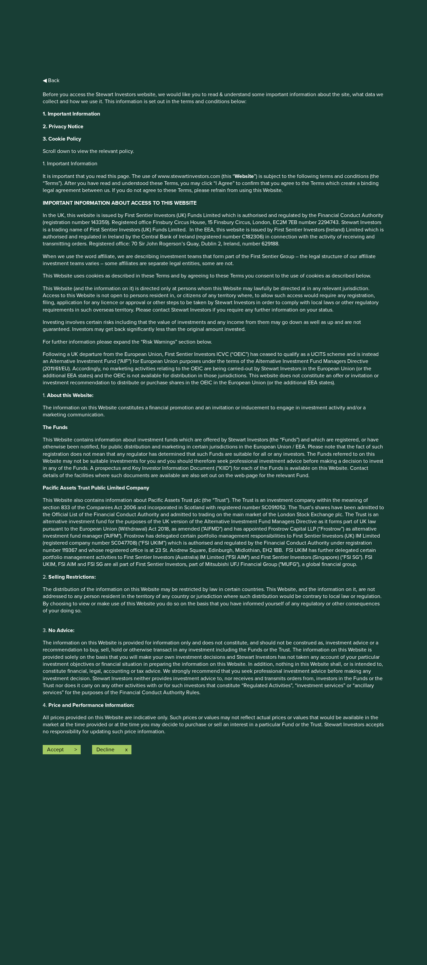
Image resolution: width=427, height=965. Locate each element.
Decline (105, 749)
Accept (55, 749)
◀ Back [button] (51, 80)
